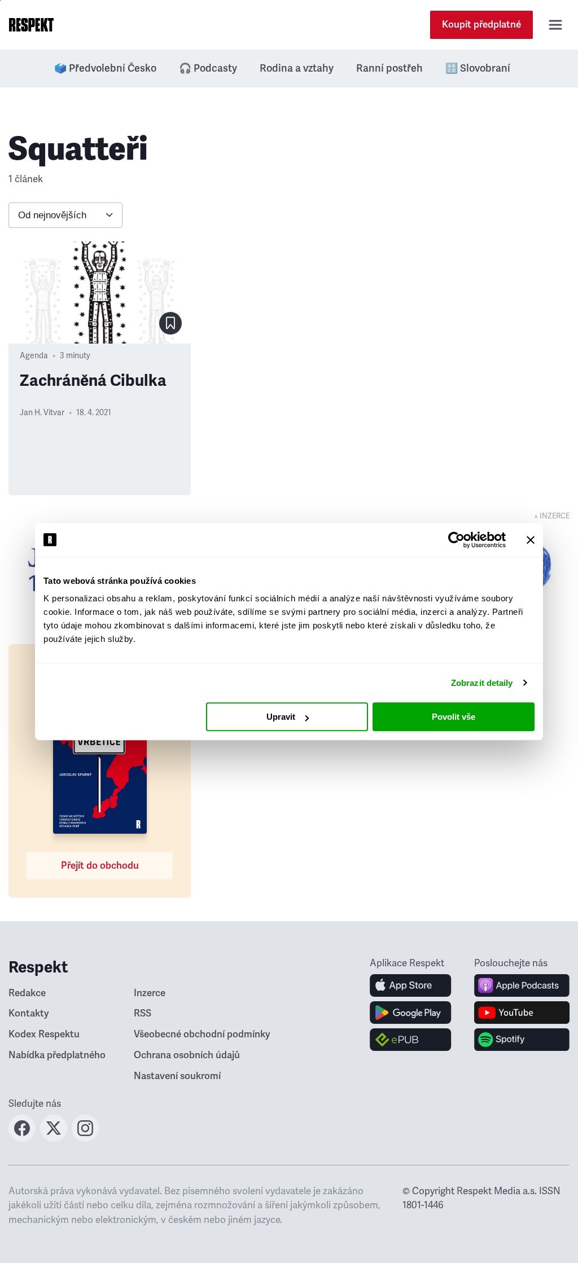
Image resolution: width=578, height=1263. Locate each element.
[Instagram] (85, 1138)
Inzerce (149, 993)
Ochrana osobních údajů (187, 1055)
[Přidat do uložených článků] (170, 323)
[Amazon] (411, 1039)
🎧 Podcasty (208, 68)
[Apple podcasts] (522, 985)
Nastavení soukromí (177, 1076)
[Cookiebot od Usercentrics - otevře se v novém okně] (456, 539)
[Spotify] (522, 1039)
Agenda (34, 355)
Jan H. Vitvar (42, 412)
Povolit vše (453, 716)
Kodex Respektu (44, 1034)
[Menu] (555, 24)
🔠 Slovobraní (477, 68)
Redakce (27, 993)
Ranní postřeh (389, 68)
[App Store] (411, 985)
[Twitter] (53, 1138)
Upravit (280, 716)
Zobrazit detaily (482, 683)
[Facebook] (22, 1138)
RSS (142, 1013)
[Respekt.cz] (31, 25)
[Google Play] (411, 1012)
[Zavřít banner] (531, 540)
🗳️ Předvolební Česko (105, 68)
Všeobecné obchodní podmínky (202, 1034)
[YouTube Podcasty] (522, 1012)
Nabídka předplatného (57, 1055)
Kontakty (28, 1013)
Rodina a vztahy (297, 68)
